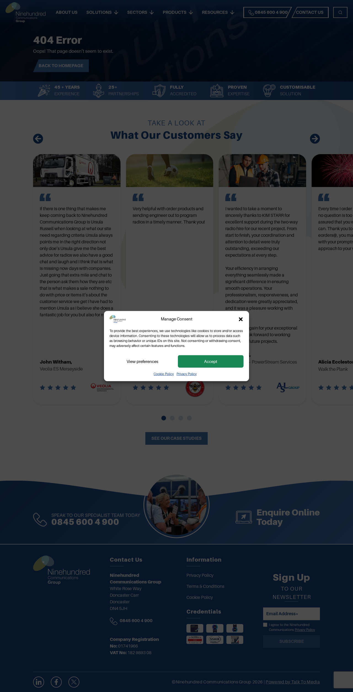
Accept (210, 361)
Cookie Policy (164, 374)
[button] (241, 319)
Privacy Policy (186, 374)
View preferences (142, 361)
